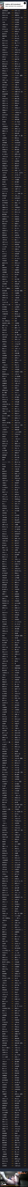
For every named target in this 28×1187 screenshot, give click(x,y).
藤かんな (17, 455)
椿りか (16, 47)
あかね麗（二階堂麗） (20, 772)
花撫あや (17, 920)
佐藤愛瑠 (17, 932)
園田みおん (5, 756)
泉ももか (4, 929)
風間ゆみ (17, 101)
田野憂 (16, 751)
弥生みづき (5, 15)
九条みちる (5, 1126)
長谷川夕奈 (17, 733)
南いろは (17, 684)
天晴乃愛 (4, 337)
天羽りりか (5, 628)
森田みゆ (4, 686)
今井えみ (4, 916)
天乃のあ (17, 767)
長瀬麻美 (4, 383)
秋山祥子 (17, 721)
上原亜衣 (4, 429)
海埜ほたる (17, 797)
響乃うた (17, 351)
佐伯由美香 (5, 94)
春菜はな (17, 87)
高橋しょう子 (18, 337)
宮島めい (4, 339)
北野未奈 (17, 24)
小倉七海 (17, 1131)
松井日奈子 (17, 198)
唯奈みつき (5, 640)
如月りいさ (5, 892)
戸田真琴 (17, 809)
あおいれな (17, 124)
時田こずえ (5, 728)
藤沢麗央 (4, 214)
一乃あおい (5, 365)
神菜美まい (5, 862)
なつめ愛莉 (5, 876)
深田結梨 (17, 284)
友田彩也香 (5, 128)
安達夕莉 (4, 689)
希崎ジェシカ (18, 360)
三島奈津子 (17, 1087)
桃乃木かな (5, 161)
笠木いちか (17, 464)
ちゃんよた (17, 341)
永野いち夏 (17, 807)
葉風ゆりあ (5, 881)
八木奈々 (4, 186)
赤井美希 (4, 730)
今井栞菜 (4, 925)
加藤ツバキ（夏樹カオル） (21, 135)
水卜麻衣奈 (17, 529)
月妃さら (4, 615)
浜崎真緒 (17, 20)
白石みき (4, 1066)
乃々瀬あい (17, 640)
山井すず (17, 899)
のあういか (17, 862)
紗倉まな (4, 279)
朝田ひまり (5, 957)
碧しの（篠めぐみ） (7, 1047)
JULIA (3, 22)
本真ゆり (17, 78)
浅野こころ (5, 510)
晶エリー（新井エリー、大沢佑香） (11, 416)
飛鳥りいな (5, 846)
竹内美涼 (17, 1138)
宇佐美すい (17, 904)
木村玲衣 (17, 589)
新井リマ (17, 54)
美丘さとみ (17, 212)
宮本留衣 (17, 1078)
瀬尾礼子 (17, 453)
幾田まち (17, 541)
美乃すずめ (5, 311)
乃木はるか (17, 1129)
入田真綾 (17, 837)
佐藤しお (17, 714)
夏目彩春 (17, 149)
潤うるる (4, 1149)
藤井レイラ (17, 328)
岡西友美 (4, 1105)
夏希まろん (5, 367)
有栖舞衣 (17, 270)
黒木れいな (5, 527)
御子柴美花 (5, 1080)
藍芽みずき (5, 263)
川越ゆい (4, 483)
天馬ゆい (4, 27)
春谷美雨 (17, 1103)
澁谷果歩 (4, 779)
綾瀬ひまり (5, 684)
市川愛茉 (4, 795)
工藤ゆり (4, 591)
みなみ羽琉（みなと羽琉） (8, 950)
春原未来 (4, 358)
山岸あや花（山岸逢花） (8, 404)
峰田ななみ (17, 1159)
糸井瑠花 (4, 406)
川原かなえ (17, 1047)
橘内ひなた (5, 608)
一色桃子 (17, 267)
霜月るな (17, 1064)
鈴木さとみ (17, 531)
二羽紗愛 (4, 388)
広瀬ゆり (17, 566)
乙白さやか (5, 1124)
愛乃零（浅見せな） (7, 962)
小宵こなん (17, 395)
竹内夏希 (4, 346)
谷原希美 (4, 777)
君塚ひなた (17, 1135)
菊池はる (17, 839)
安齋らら (4, 848)
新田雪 (4, 1004)
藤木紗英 (4, 670)
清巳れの (17, 545)
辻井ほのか (5, 52)
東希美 (16, 1124)
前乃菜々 (17, 274)
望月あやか (5, 64)
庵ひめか (17, 649)
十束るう (4, 617)
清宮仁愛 (4, 719)
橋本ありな (17, 381)
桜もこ (4, 503)
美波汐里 (17, 508)
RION (16, 934)
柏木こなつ (5, 43)
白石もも (4, 258)
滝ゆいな (17, 448)
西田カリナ (5, 557)
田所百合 (4, 341)
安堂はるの (17, 568)
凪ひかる (4, 622)
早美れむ (17, 1027)
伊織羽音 (17, 1031)
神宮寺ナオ (17, 52)
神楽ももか (5, 858)
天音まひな (17, 693)
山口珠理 (17, 575)
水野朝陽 (4, 142)
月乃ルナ (17, 57)
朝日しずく (17, 895)
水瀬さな (4, 747)
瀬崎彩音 (4, 1156)
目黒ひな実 (5, 837)
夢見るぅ (17, 911)
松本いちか (17, 10)
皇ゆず (4, 372)
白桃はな (17, 126)
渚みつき (17, 36)
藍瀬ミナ (17, 1075)
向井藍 (4, 96)
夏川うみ (4, 1068)
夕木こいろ (17, 892)
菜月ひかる (5, 580)
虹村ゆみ (17, 216)
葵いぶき (4, 286)
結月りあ (17, 517)
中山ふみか (5, 212)
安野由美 (4, 476)
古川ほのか (5, 432)
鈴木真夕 (17, 96)
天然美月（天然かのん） (21, 372)
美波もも (4, 233)
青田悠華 (4, 1133)
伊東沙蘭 (17, 353)
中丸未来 (4, 997)
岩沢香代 (4, 814)
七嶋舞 (16, 524)
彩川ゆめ (4, 885)
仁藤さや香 (17, 1110)
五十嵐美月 (17, 867)
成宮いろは (17, 281)
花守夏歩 (17, 397)
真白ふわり (5, 652)
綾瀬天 (4, 1006)
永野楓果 (4, 1015)
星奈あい (17, 362)
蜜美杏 (4, 362)
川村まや (4, 1061)
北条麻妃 (4, 138)
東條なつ (17, 41)
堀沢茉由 (4, 851)
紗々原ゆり (5, 154)
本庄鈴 (4, 182)
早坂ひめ (17, 980)
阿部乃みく (17, 411)
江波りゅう (17, 851)
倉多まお (17, 163)
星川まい (17, 485)
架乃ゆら (17, 346)
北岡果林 (17, 82)
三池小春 (17, 469)
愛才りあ (4, 985)
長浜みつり (5, 626)
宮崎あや (4, 1064)
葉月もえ (4, 663)
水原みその (5, 54)
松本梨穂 (4, 307)
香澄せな (17, 848)
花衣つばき (17, 552)
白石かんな (17, 450)
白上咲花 (4, 693)
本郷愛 (16, 853)
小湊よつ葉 (5, 550)
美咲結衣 (17, 742)
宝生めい (4, 543)
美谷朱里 (17, 115)
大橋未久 (4, 485)
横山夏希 (17, 774)
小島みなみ (5, 156)
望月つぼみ (5, 221)
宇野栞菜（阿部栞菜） (20, 635)
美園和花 (17, 15)
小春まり (4, 983)
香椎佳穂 (17, 429)
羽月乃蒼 (17, 73)
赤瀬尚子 (17, 652)
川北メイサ (5, 274)
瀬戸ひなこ (5, 800)
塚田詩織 (17, 119)
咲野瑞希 (4, 455)
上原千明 (17, 1161)
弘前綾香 (17, 1066)
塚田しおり (17, 1010)
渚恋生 (4, 705)
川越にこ (4, 675)
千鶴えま (17, 612)
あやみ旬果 (17, 603)
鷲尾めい (17, 223)
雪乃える (4, 1029)
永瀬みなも (5, 1052)
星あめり (4, 351)
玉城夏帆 (17, 293)
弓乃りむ (4, 531)
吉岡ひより (17, 654)
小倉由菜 (17, 297)
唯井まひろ (5, 277)
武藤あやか (5, 166)
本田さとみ (5, 1098)
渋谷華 (4, 943)
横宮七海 (17, 98)
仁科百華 (17, 791)
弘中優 (16, 441)
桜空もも (4, 159)
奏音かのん (17, 355)
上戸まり (17, 885)
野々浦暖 (4, 392)
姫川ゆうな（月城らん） (21, 881)
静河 (16, 321)
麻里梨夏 (4, 585)
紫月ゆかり (17, 763)
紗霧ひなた (17, 999)
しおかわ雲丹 (18, 432)
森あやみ (17, 1112)
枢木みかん (17, 976)
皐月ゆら (4, 1147)
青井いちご (5, 1122)
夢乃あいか (5, 145)
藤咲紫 (4, 457)
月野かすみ (17, 50)
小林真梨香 (5, 860)
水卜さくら (5, 191)
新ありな (17, 365)
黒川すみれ (5, 41)
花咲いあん (5, 1119)
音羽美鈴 (4, 770)
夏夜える (4, 1140)
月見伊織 (4, 735)
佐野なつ (17, 358)
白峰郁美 (17, 1147)
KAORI (3, 490)
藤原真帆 (4, 1142)
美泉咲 (16, 587)
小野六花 (4, 240)
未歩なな (4, 434)
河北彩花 (17, 399)
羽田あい (4, 976)
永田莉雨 (17, 779)
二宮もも (17, 598)
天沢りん (17, 969)
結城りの (17, 94)
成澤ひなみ (17, 647)
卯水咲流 (4, 309)
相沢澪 (4, 927)
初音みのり (5, 237)
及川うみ (4, 425)
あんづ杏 (17, 1149)
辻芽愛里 (4, 1166)
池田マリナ (17, 689)
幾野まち (17, 582)
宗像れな (17, 855)
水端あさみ (17, 89)
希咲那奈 (4, 196)
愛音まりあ (17, 754)
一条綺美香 (17, 1096)
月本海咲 (17, 672)
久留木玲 (17, 221)
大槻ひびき (5, 24)
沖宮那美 (17, 601)
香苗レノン (17, 1045)
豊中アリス (17, 936)
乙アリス (4, 20)
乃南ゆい (17, 941)
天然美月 (4, 818)
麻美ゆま (4, 473)
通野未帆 (4, 66)
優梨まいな (5, 131)
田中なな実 (17, 1101)
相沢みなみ (5, 335)
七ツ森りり (17, 200)
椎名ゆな (17, 138)
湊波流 (16, 841)
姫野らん (4, 598)
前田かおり (5, 909)
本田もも (17, 256)
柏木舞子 (4, 811)
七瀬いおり (17, 383)
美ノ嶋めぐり (18, 335)
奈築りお (17, 744)
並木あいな (17, 943)
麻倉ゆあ (17, 1122)
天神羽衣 (4, 1085)
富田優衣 (4, 973)
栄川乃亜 (17, 279)
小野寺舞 (4, 517)
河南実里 (17, 679)
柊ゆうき (4, 332)
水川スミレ (17, 110)
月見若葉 (4, 1145)
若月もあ (4, 716)
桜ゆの (4, 677)
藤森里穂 (4, 36)
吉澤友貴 (4, 369)
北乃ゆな (17, 631)
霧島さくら (17, 957)
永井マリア (5, 210)
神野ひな (4, 758)
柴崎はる (4, 566)
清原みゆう (5, 1038)
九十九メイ (17, 712)
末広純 (16, 34)
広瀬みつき (17, 1163)
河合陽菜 (4, 710)
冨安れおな (17, 242)
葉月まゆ (17, 642)
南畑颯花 (17, 596)
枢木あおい (17, 80)
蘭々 (16, 656)
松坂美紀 (4, 830)
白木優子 (4, 256)
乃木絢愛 (4, 413)
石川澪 (4, 249)
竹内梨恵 (17, 777)
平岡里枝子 (17, 207)
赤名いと (4, 552)
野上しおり (5, 1082)
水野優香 (4, 272)
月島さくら (17, 559)
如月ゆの (4, 855)
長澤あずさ (17, 1059)
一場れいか (17, 795)
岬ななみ (17, 420)
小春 (16, 1091)
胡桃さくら (5, 101)
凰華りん (4, 932)
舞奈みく (4, 987)
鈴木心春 (4, 587)
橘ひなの (17, 1024)
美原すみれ (17, 422)
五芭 (16, 318)
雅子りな (17, 409)
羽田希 (4, 955)
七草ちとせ (5, 994)
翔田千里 (17, 59)
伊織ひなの (5, 295)
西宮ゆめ (4, 223)
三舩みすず (17, 818)
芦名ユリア (5, 964)
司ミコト (17, 1119)
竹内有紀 (4, 152)
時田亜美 (4, 1101)
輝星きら (17, 1008)
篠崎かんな (5, 737)
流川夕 (16, 978)
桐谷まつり (5, 774)
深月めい (17, 492)
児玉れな (4, 439)
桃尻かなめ (5, 879)
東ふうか (17, 1152)
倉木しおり (17, 210)
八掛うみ (17, 374)
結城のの (4, 649)
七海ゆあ (17, 1022)
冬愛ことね (5, 80)
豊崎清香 (17, 1038)
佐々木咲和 (17, 561)
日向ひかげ (17, 466)
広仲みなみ (17, 860)
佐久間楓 (4, 450)
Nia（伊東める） (6, 321)
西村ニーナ (17, 226)
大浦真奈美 (5, 314)
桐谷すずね (5, 969)
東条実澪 (17, 1108)
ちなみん (17, 1001)
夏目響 (16, 332)
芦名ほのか (17, 434)
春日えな (4, 883)
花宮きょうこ (18, 983)
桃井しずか (5, 941)
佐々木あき (17, 122)
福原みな (17, 1117)
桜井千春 (17, 985)
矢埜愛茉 (17, 966)
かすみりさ (5, 992)
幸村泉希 (4, 754)
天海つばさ (17, 131)
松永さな (17, 793)
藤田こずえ (5, 325)
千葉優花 (17, 971)
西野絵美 (4, 235)
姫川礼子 (17, 543)
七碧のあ (4, 867)
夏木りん (17, 605)
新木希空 (4, 1045)
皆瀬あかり (17, 108)
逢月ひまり (17, 300)
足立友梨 (17, 510)
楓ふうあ (4, 328)
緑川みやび (17, 955)
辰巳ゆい (17, 960)
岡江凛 (16, 490)
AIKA (3, 38)
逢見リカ (4, 140)
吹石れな (17, 385)
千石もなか (17, 251)
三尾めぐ (4, 226)
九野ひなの (5, 480)
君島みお (17, 103)
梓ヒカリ (4, 300)
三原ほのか (5, 654)
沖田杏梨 (4, 402)
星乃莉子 (4, 545)
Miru (16, 277)
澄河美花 (17, 705)
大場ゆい (17, 832)
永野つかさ (5, 242)
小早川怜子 (5, 47)
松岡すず (4, 522)
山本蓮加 (17, 872)
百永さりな (5, 61)
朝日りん (4, 561)
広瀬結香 (17, 476)
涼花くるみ (5, 281)
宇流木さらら (5, 216)
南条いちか (17, 730)
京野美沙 (4, 899)
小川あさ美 (17, 344)
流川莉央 (4, 168)
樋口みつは (17, 462)
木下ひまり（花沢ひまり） (21, 17)
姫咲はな (17, 31)
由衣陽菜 (17, 1085)
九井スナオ (17, 191)
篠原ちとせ (5, 1050)
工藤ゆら (17, 728)
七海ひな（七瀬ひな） (7, 809)
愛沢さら (17, 707)
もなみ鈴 (4, 247)
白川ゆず (4, 529)
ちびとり (4, 904)
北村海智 (17, 823)
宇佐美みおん (18, 821)
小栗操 (16, 591)
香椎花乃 (4, 682)
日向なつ (17, 506)
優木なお (4, 679)
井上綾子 (4, 744)
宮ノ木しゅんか (18, 1006)
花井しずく (17, 503)
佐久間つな (17, 1082)
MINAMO (4, 330)
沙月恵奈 (17, 22)
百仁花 (4, 765)
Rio (15, 513)
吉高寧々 (4, 353)
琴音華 (4, 466)
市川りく (17, 392)
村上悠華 (4, 642)
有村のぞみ (5, 68)
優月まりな (17, 497)
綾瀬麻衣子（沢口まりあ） (21, 897)
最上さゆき (5, 1159)
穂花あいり (5, 418)
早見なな (4, 638)
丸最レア (4, 788)
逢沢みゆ (4, 87)
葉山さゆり (5, 200)
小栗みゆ (4, 920)
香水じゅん (5, 397)
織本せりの (5, 1041)
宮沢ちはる (17, 156)
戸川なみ (17, 703)
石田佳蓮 (4, 1043)
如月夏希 (17, 554)
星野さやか (17, 1142)
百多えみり (17, 858)
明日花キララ (5, 603)
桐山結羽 (17, 520)
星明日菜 (4, 520)
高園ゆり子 (17, 1034)
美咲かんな (5, 45)
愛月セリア (5, 668)
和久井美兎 (17, 316)
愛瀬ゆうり (5, 568)
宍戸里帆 (4, 82)
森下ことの (5, 733)
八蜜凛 (16, 700)
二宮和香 (17, 480)
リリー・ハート (6, 1059)
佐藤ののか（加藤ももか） (21, 91)
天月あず (4, 78)
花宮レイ (17, 1057)
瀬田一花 (17, 325)
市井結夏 (17, 402)
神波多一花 (5, 441)
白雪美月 (17, 869)
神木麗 (4, 318)
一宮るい (4, 1152)
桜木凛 (4, 740)
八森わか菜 (5, 661)
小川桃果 (4, 784)
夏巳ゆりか (5, 1031)
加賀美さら (5, 230)
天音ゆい (4, 874)
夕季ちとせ (5, 108)
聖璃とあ (4, 1138)
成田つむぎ (5, 524)
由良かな (4, 73)
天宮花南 (17, 369)
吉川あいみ (5, 554)
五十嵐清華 (17, 376)
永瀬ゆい (4, 112)
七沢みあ (4, 172)
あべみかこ (17, 258)
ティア (4, 610)
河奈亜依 (4, 513)
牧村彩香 (4, 1024)
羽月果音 (17, 1080)
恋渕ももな (5, 443)
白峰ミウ (4, 133)
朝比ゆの (17, 925)
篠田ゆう (17, 27)
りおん (4, 821)
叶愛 (16, 557)
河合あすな (17, 446)
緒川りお (17, 874)
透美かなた (5, 749)
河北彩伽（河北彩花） (7, 1008)
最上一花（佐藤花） (20, 913)
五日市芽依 (5, 75)
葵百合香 (17, 133)
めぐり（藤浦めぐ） (7, 288)
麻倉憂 (16, 876)
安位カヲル (5, 832)
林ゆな (4, 804)
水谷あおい (5, 828)
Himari (16, 675)
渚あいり (17, 691)
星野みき (17, 1029)
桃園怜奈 (4, 219)
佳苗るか (4, 571)
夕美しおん (17, 196)
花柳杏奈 (17, 219)
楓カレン (17, 240)
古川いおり (5, 453)
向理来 (4, 1131)
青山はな (17, 1098)
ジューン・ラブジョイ (7, 462)
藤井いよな (5, 547)
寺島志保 (4, 578)
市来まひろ (17, 237)
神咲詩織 (4, 990)
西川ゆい (17, 987)
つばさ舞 (4, 494)
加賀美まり (17, 788)
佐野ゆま (17, 494)
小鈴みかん (17, 825)
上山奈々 (17, 950)
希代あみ (17, 1154)
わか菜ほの (5, 487)
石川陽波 (17, 784)
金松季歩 (4, 751)
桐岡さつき (5, 1129)
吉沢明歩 (17, 140)
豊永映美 (4, 865)
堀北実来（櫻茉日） (20, 291)
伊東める (4, 506)
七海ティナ (17, 348)
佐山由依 (17, 1115)
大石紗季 (4, 712)
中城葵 (4, 378)
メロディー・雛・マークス (8, 742)
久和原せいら (5, 672)
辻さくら (17, 214)
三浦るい (4, 1089)
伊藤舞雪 (4, 177)
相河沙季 (17, 888)
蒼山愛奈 (17, 890)
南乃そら (4, 1163)
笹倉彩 (4, 844)
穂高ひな (17, 1013)
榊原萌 (4, 841)
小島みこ (4, 839)
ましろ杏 (17, 953)
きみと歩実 (17, 501)
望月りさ (4, 1091)
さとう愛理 (17, 844)
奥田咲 (16, 105)
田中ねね (17, 38)
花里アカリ (17, 927)
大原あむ (17, 547)
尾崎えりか (17, 128)
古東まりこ (17, 659)
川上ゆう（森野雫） (20, 75)
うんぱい (4, 316)
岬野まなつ (5, 1036)
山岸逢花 (17, 307)
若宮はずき (5, 98)
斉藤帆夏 (4, 1075)
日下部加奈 (5, 203)
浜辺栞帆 (4, 284)
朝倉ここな (17, 203)
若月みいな (5, 399)
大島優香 (17, 390)
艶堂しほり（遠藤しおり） (21, 830)
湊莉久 (4, 939)
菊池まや (17, 413)
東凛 (3, 460)
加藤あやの (5, 207)
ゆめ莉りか (5, 703)
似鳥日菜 (17, 235)
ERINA (16, 1133)
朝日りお (4, 946)
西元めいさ (17, 314)
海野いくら (17, 1145)
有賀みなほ (5, 409)
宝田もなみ (5, 84)
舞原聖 (16, 311)
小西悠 (16, 1052)
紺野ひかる (17, 154)
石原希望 (17, 161)
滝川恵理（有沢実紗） (20, 804)
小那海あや (5, 126)
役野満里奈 (17, 786)
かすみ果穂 (5, 596)
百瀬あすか (5, 149)
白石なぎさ (17, 626)
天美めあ (4, 691)
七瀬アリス (17, 189)
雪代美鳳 (17, 628)
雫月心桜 (4, 869)
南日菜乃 (4, 471)
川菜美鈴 (17, 323)
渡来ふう (4, 1010)
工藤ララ (17, 84)
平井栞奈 (4, 260)
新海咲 (4, 1034)
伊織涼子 (17, 723)
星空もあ (4, 726)
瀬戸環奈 (17, 906)
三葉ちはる (5, 888)
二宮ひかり (17, 439)
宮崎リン (17, 388)
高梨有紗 (17, 1020)
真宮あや (4, 897)
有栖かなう (5, 890)
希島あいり (5, 71)
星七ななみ (17, 735)
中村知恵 (17, 962)
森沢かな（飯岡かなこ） (8, 13)
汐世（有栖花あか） (7, 918)
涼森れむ (17, 249)
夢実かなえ (17, 747)
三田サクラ (5, 244)
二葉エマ (17, 159)
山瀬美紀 (4, 605)
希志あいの (5, 536)
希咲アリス (5, 492)
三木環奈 (4, 1117)
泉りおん (17, 228)
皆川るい (17, 814)
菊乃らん (4, 564)
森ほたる (17, 939)
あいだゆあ (17, 1054)
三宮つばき (17, 247)
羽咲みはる (17, 478)
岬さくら (4, 251)
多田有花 (4, 508)
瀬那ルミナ (17, 443)
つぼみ (4, 135)
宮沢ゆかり (17, 740)
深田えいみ (5, 103)
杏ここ (4, 922)
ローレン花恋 (18, 781)
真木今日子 (5, 115)
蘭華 (3, 265)
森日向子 (4, 34)
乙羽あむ (4, 948)
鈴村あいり (17, 286)
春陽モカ (17, 147)
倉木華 (16, 802)
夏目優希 (17, 1061)
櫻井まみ (4, 395)
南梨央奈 (4, 478)
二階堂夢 (4, 1154)
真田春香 (4, 760)
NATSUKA (4, 1073)
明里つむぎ (17, 66)
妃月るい (4, 645)
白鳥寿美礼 (17, 1089)
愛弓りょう (17, 230)
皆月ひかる (5, 29)
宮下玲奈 (17, 265)
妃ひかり (4, 124)
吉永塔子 (4, 906)
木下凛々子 (17, 175)
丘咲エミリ (5, 902)
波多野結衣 (5, 10)
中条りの (4, 1071)
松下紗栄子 (5, 573)
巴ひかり (4, 501)
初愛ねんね (5, 631)
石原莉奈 (4, 721)
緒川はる (17, 765)
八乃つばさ (17, 145)
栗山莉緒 (17, 272)
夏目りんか (5, 1001)
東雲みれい (17, 964)
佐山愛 (4, 59)
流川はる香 (17, 527)
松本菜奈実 (17, 142)
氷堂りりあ (5, 647)
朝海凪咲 (4, 1135)
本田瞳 (4, 122)
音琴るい (17, 233)
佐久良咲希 (17, 865)
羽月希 (16, 638)
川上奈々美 (5, 302)
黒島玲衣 (4, 267)
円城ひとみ (5, 913)
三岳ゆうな (17, 304)
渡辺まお (4, 534)
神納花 (16, 260)
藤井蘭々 (4, 1108)
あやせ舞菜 (5, 1112)
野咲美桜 (17, 686)
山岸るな (17, 1004)
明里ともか (17, 760)
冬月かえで (17, 416)
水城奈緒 (4, 816)
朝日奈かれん (18, 571)
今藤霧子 (4, 1094)
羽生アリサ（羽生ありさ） (8, 304)
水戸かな (4, 253)
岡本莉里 (17, 1073)
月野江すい (17, 309)
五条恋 (16, 617)
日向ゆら (4, 659)
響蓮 (3, 469)
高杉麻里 (17, 756)
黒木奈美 (4, 446)
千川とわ (17, 749)
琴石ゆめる (17, 677)
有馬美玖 (17, 619)
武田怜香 (4, 381)
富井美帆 (4, 835)
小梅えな (4, 89)
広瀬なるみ (5, 541)
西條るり (17, 573)
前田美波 (17, 244)
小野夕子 (17, 367)
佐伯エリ (17, 997)
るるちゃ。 (5, 633)
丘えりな (4, 1013)
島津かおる (5, 1161)
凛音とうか (17, 339)
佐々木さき (17, 624)
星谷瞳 (16, 902)
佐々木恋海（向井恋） (20, 811)
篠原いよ (4, 825)
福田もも (4, 698)
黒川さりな (5, 872)
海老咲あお (17, 499)
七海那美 (4, 707)
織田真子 (17, 166)
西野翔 (16, 645)
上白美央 (4, 980)
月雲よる (17, 670)
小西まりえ (17, 1050)
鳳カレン (17, 716)
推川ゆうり (17, 68)
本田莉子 (17, 990)
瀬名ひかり (17, 378)
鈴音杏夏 (4, 291)
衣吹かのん (17, 1015)
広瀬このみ (17, 922)
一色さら (4, 823)
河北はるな (17, 828)
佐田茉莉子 (17, 534)
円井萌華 (4, 355)
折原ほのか (5, 960)
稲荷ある (17, 1105)
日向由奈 (17, 404)
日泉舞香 (17, 288)
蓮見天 (4, 1017)
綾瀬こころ (17, 170)
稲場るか (17, 117)
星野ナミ (4, 594)
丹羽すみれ (17, 1126)
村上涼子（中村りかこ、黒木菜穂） (11, 978)
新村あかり (17, 13)
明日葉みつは (5, 601)
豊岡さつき (5, 767)
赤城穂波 (17, 471)
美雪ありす (17, 973)
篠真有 (4, 971)
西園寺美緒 (17, 668)
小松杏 (4, 175)
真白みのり (5, 612)
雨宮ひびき (5, 582)
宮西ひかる (5, 105)
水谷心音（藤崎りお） (20, 758)
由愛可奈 (4, 793)
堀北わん (17, 585)
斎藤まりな (17, 737)
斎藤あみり (5, 110)
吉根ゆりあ (17, 29)
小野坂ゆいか (18, 112)
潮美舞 (16, 1156)
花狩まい (4, 57)
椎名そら (4, 348)
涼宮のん (17, 994)
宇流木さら (5, 953)
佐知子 (16, 205)
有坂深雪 (17, 427)
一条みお (17, 71)
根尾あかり (5, 179)
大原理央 (17, 710)
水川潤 (4, 198)
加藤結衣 (4, 763)
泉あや (16, 992)
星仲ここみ (17, 816)
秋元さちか (17, 800)
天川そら (17, 184)
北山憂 (4, 999)
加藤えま (4, 966)
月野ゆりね (5, 499)
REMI (3, 635)
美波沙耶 (4, 575)
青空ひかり (17, 263)
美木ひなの (17, 719)
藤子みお (4, 700)
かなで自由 (17, 916)
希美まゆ (4, 791)
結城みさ (17, 879)
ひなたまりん (5, 427)
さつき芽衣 (5, 31)
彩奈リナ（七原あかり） (21, 425)
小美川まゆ (17, 1166)
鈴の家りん (5, 589)
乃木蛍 (16, 436)
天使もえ (4, 228)
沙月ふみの (17, 580)
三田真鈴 (4, 624)
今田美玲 (4, 797)
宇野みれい (17, 1041)
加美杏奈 (17, 594)
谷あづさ (4, 515)
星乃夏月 (17, 182)
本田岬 (4, 723)
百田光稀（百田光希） (20, 1043)
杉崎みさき (17, 835)
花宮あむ (4, 936)
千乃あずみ (5, 1022)
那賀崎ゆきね (5, 374)
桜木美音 (17, 615)
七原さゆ (17, 946)
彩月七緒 (17, 457)
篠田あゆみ (5, 390)
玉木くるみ (17, 330)
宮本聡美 (4, 1078)
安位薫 (4, 714)
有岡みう (4, 50)
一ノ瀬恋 (4, 1096)
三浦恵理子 (17, 666)
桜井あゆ (17, 536)
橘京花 (4, 360)
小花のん (17, 45)
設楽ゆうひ (17, 564)
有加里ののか (18, 186)
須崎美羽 (4, 619)
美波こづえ (5, 205)
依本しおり (5, 497)
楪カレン (17, 61)
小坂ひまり (17, 295)
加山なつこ (17, 610)
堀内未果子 (17, 522)
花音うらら (5, 147)
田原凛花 (4, 696)
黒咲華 (16, 633)
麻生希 (4, 1020)
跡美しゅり (17, 473)
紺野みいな (5, 656)
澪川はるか (5, 1110)
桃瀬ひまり (17, 608)
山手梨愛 (17, 578)
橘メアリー (17, 43)
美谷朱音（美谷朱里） (7, 323)
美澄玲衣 (4, 270)
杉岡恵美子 (5, 1103)
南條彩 (4, 420)
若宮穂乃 (4, 163)
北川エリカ (17, 682)
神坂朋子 (17, 483)
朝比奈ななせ (5, 895)
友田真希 (17, 253)
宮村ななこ (17, 487)
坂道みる (4, 807)
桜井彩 (16, 1017)
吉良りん (17, 460)
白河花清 (17, 515)
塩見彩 (16, 302)
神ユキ (4, 464)
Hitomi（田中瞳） (6, 422)
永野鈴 (16, 550)
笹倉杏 (16, 909)
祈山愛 (4, 786)
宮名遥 (16, 1068)
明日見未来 (5, 538)
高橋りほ (4, 385)
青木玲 (4, 911)
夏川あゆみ (5, 170)
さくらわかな (18, 622)
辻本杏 (4, 1027)
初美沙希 (4, 666)
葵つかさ (4, 119)
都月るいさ (17, 64)
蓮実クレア (5, 91)
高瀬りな (4, 117)
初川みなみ (17, 177)
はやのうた (5, 1054)
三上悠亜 (17, 152)
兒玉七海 (17, 770)
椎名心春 (4, 802)
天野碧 (16, 726)
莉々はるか (5, 772)
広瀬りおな (5, 293)
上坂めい (4, 344)
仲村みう (17, 406)
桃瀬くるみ (17, 538)
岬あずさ (4, 184)
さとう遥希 (5, 1057)
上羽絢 (4, 448)
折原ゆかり (5, 781)
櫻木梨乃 (4, 934)
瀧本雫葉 (17, 1140)
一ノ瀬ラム (17, 918)
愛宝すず (4, 376)
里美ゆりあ (5, 297)
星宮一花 (4, 193)
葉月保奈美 (17, 948)
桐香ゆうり (17, 418)
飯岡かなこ (17, 883)
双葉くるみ (17, 698)
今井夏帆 (17, 179)
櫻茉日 (16, 1036)
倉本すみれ (5, 17)
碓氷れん (17, 696)
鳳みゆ (16, 661)
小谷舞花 (4, 1115)
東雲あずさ (5, 853)
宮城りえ (17, 168)
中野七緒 (4, 559)
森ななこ (17, 846)
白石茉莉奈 (5, 189)
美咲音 (4, 436)
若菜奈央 (4, 1087)
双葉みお (17, 1071)
